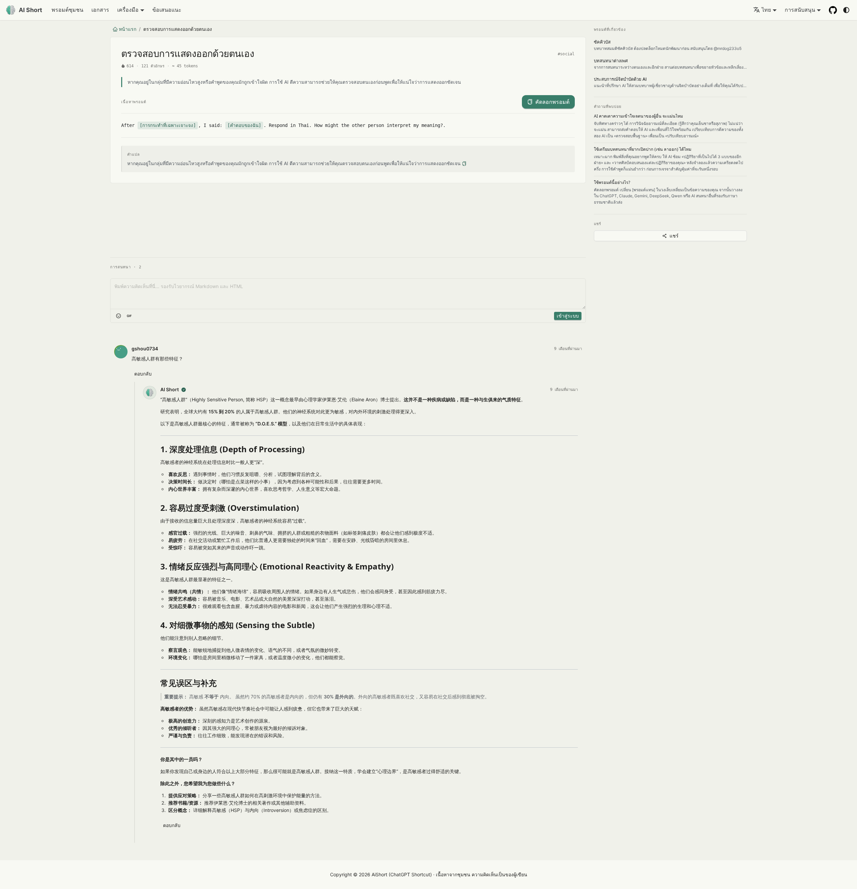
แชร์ (674, 235)
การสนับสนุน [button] (800, 9)
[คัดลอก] (464, 163)
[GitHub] (833, 10)
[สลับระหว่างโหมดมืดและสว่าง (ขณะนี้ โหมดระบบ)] (846, 10)
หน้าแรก (127, 29)
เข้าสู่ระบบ (568, 316)
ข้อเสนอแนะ (166, 9)
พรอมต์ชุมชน (67, 9)
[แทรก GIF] (129, 316)
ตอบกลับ (143, 374)
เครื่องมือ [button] (128, 9)
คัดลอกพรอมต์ (552, 101)
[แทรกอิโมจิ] (118, 316)
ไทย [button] (766, 9)
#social (566, 54)
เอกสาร (100, 9)
